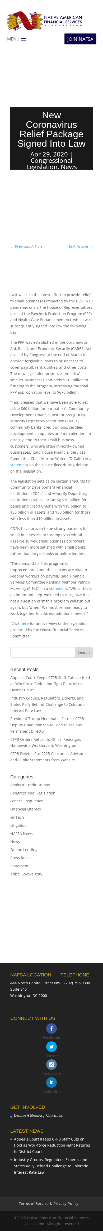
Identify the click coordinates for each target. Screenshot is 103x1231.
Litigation (18, 825)
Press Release (22, 857)
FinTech (17, 817)
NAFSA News (21, 833)
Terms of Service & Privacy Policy (48, 1203)
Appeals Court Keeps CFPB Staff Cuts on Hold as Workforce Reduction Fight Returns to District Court (50, 684)
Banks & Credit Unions (30, 784)
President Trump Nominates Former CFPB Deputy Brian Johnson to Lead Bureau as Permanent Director (47, 725)
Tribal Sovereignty (26, 874)
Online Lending (24, 849)
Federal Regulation (27, 800)
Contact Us (54, 1115)
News (69, 166)
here (25, 623)
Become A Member (28, 1115)
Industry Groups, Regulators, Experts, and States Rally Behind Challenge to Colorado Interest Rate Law (47, 704)
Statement (19, 865)
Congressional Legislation (49, 163)
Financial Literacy (25, 809)
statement (19, 464)
